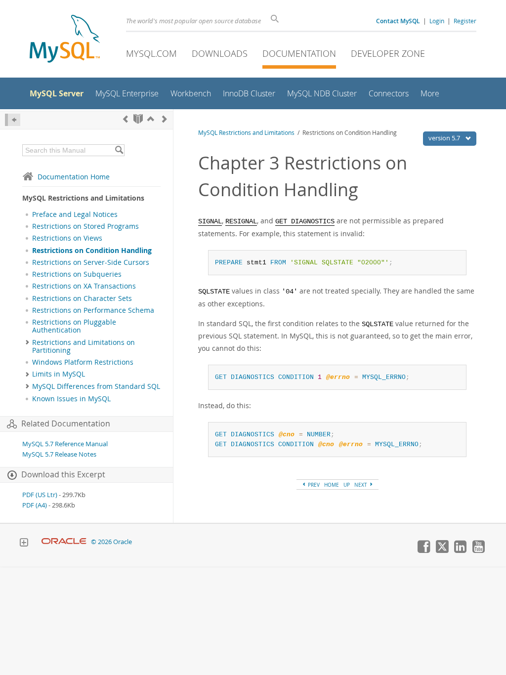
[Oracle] (64, 542)
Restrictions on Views (67, 238)
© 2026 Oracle (111, 542)
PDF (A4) (34, 505)
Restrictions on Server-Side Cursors (90, 262)
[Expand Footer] (23, 543)
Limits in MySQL (58, 374)
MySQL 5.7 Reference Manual (65, 444)
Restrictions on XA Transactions (84, 286)
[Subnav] (27, 342)
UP (346, 484)
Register (465, 21)
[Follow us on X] (442, 550)
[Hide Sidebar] (12, 120)
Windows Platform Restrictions (82, 362)
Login (436, 21)
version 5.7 (445, 137)
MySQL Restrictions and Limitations (246, 132)
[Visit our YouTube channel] (478, 550)
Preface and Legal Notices (75, 214)
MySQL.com (151, 53)
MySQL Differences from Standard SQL (96, 386)
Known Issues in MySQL (71, 398)
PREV (313, 484)
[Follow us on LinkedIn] (460, 550)
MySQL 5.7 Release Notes (59, 454)
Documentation (299, 53)
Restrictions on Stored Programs (85, 226)
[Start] (138, 119)
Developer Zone (388, 53)
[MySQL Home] (65, 39)
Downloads (220, 53)
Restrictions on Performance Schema (93, 310)
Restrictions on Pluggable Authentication (74, 326)
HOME (331, 484)
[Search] (119, 150)
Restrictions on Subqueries (77, 274)
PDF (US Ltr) (39, 495)
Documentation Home (74, 176)
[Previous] (125, 119)
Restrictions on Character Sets (82, 298)
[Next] (164, 119)
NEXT (361, 484)
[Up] (151, 119)
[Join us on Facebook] (423, 550)
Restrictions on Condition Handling (92, 250)
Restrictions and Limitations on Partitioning (83, 346)
